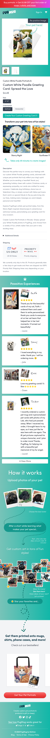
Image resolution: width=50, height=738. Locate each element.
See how (12, 722)
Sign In (39, 12)
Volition (33, 732)
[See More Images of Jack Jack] (23, 670)
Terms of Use (21, 735)
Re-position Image (38, 20)
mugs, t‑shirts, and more (25, 5)
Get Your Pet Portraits (25, 694)
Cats (31, 725)
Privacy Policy (33, 735)
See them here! (39, 591)
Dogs (20, 725)
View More (26, 461)
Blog (13, 735)
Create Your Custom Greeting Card (20, 115)
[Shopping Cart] (46, 12)
